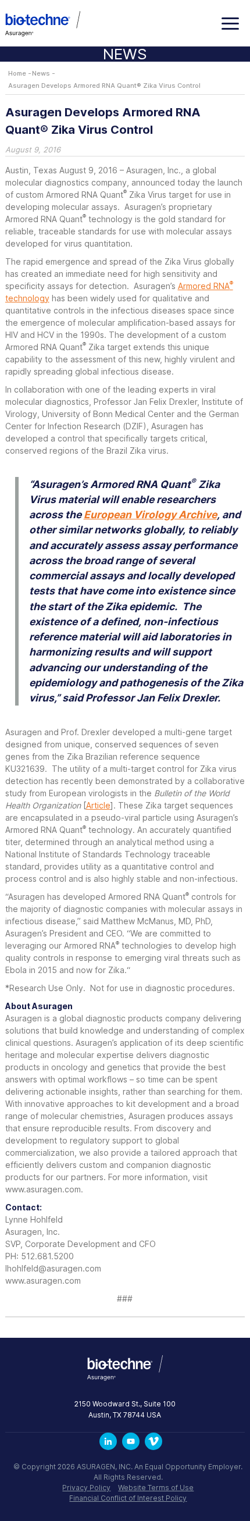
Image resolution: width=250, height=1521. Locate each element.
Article (98, 805)
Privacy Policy (86, 1487)
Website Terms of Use (156, 1487)
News (41, 73)
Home (17, 73)
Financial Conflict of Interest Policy (128, 1498)
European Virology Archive (150, 514)
